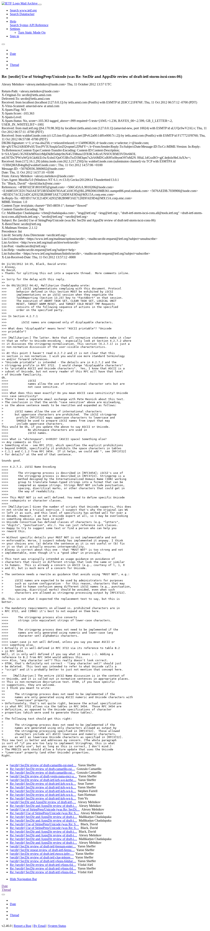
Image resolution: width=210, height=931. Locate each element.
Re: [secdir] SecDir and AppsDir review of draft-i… (43, 805)
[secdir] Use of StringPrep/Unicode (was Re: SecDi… (45, 809)
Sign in (14, 36)
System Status (57, 926)
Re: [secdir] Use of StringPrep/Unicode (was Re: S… (44, 813)
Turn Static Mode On (32, 32)
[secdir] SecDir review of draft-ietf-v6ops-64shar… (43, 861)
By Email (39, 926)
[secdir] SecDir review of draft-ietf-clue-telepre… (42, 857)
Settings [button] (15, 29)
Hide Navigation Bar (23, 879)
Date (13, 54)
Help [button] (13, 21)
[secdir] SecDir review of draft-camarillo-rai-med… (43, 765)
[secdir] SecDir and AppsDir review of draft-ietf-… (43, 802)
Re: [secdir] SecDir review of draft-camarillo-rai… (42, 769)
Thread (14, 65)
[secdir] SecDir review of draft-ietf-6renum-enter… (43, 846)
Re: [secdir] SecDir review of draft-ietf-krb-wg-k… (43, 783)
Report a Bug (22, 926)
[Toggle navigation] (40, 4)
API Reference (38, 25)
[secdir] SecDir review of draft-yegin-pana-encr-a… (43, 776)
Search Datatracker (22, 14)
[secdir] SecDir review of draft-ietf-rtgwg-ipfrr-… (42, 853)
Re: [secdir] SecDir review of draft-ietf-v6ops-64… (43, 864)
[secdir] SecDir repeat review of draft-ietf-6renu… (42, 850)
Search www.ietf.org (23, 10)
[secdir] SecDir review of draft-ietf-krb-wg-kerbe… (43, 780)
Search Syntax (19, 25)
